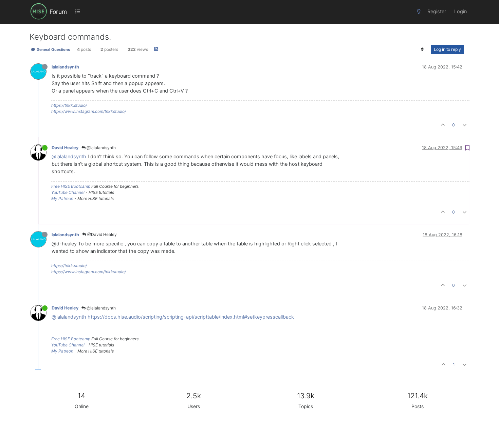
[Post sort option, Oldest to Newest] (422, 49)
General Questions (53, 49)
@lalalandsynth (101, 147)
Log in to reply (447, 49)
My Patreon (62, 198)
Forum (58, 11)
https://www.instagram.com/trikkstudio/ (88, 111)
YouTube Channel (68, 192)
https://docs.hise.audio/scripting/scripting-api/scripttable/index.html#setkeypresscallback (191, 317)
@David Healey (101, 234)
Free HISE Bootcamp (70, 186)
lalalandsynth (65, 66)
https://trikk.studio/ (69, 105)
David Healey (65, 147)
